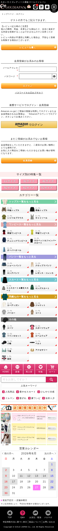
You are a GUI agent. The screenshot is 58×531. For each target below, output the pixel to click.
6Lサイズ (29, 187)
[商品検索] (51, 379)
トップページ (8, 14)
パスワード (11, 76)
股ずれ (22, 398)
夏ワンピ (36, 398)
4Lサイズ (48, 181)
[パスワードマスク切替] (54, 76)
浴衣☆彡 (50, 398)
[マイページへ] (47, 7)
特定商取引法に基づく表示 (15, 522)
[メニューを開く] (54, 7)
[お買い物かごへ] (41, 7)
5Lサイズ (10, 187)
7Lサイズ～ (48, 187)
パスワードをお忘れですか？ (29, 93)
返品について (35, 522)
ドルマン (10, 398)
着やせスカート (27, 392)
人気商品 (10, 392)
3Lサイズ (29, 181)
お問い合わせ (49, 522)
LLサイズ (10, 181)
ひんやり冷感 (47, 392)
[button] (29, 124)
